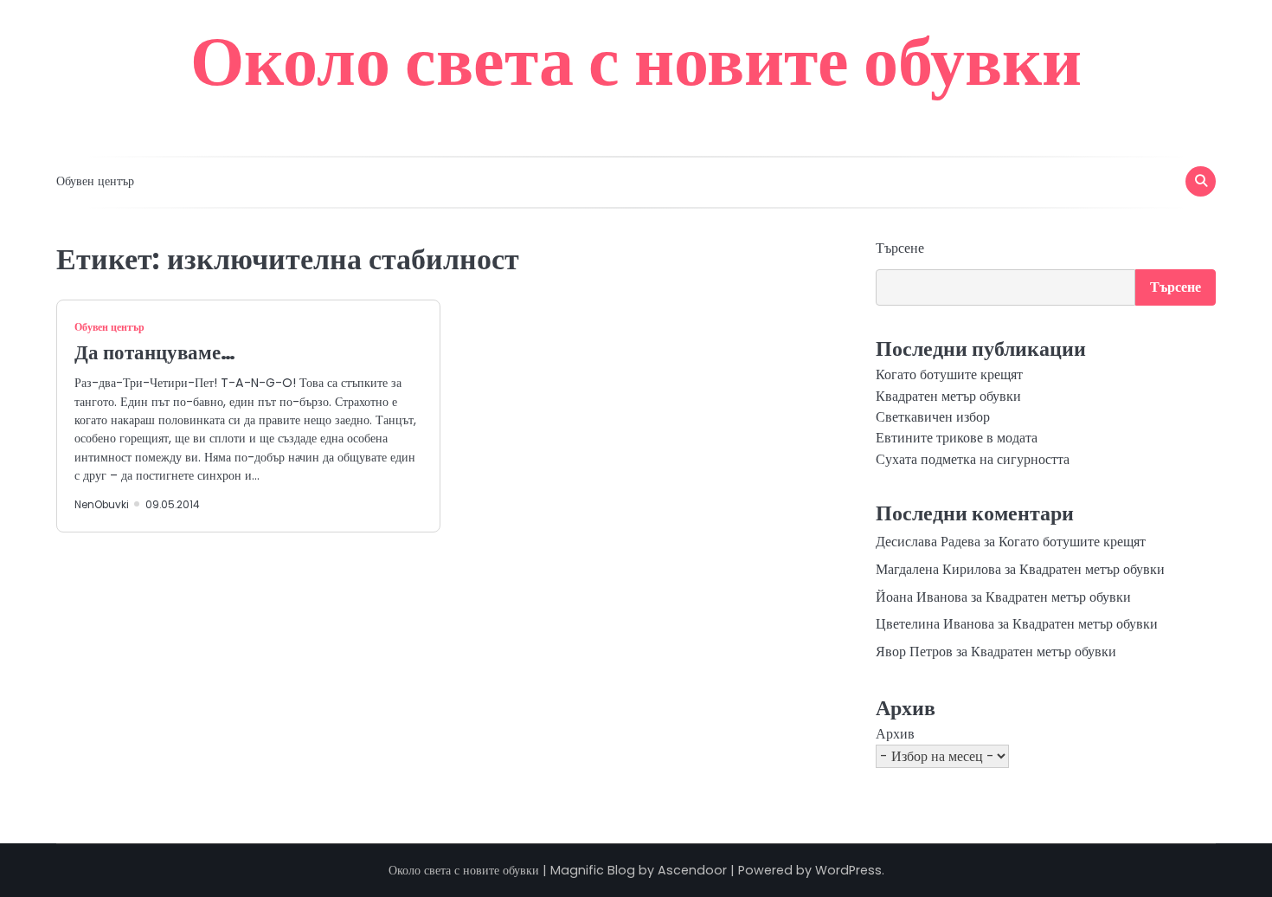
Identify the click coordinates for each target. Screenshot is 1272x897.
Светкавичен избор (933, 417)
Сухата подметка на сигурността (973, 459)
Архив (895, 734)
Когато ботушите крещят (949, 374)
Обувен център (95, 181)
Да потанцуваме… (154, 352)
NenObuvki (101, 505)
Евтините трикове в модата (957, 438)
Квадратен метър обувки (948, 396)
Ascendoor (692, 870)
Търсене (900, 248)
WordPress (848, 870)
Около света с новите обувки (636, 60)
